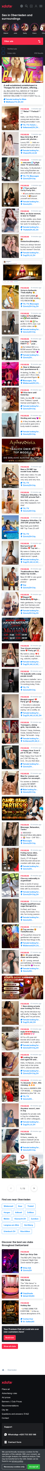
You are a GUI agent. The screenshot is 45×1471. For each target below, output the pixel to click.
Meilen (6, 1219)
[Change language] (21, 6)
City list (5, 1410)
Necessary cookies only (14, 1467)
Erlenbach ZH (9, 1231)
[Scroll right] (41, 28)
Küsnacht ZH (20, 1219)
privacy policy (17, 1461)
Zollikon (30, 1212)
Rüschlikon (25, 1231)
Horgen (7, 1212)
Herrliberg (28, 1225)
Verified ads (12, 49)
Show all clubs (10, 1346)
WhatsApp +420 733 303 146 (22, 1434)
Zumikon (34, 1219)
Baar (20, 1206)
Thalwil (30, 1206)
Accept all (33, 1467)
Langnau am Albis (11, 1225)
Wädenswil (8, 1206)
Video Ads (11, 53)
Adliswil (18, 1212)
